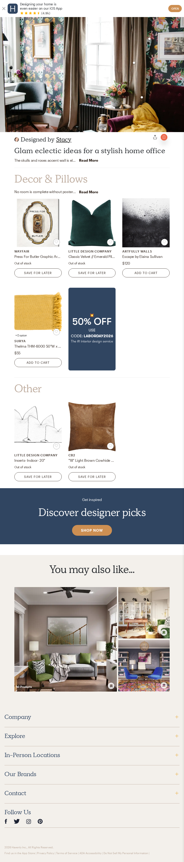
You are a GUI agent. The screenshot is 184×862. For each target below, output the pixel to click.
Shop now (92, 530)
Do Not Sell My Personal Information (125, 853)
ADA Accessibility (90, 853)
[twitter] (17, 821)
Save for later (38, 273)
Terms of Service (66, 853)
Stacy (63, 139)
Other (28, 388)
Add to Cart (146, 273)
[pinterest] (40, 821)
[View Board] (65, 639)
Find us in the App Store (19, 853)
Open (175, 8)
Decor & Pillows (51, 178)
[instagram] (28, 821)
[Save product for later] (56, 242)
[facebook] (5, 821)
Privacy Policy (45, 853)
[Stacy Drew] (16, 139)
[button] (92, 329)
